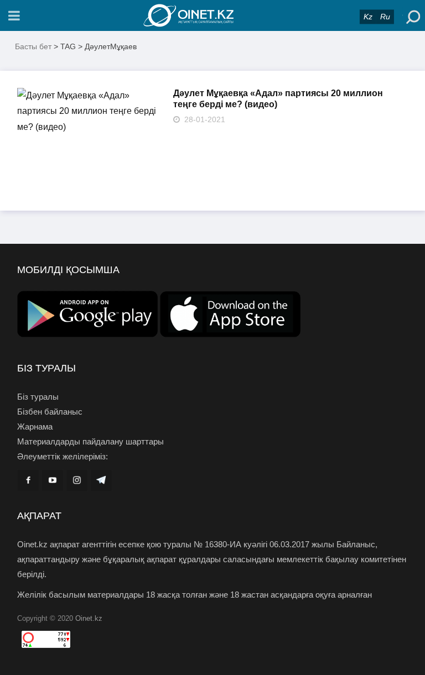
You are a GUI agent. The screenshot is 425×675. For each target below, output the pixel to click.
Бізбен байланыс (49, 411)
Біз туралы (38, 396)
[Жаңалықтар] (212, 15)
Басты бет (33, 46)
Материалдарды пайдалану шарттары (90, 441)
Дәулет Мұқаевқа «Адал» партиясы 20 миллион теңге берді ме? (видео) (278, 98)
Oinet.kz (88, 618)
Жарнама (35, 426)
